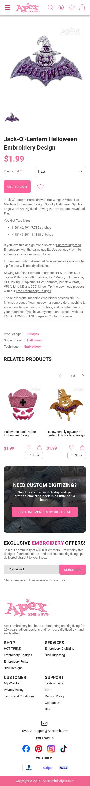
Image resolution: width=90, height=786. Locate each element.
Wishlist (72, 7)
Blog (48, 709)
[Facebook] (26, 748)
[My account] (61, 7)
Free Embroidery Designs (33, 291)
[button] (45, 64)
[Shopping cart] (82, 7)
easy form (70, 249)
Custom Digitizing (68, 245)
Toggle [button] (8, 7)
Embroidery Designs (18, 655)
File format (11, 171)
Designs (33, 334)
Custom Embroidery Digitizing (45, 512)
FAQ (7, 316)
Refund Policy (54, 696)
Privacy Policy (14, 690)
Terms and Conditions (19, 696)
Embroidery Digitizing (59, 648)
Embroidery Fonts (16, 661)
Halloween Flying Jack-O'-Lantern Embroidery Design (66, 433)
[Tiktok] (64, 748)
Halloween (34, 340)
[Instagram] (51, 748)
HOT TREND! (13, 648)
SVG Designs (13, 668)
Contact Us (56, 316)
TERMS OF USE (24, 316)
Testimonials (54, 683)
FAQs (48, 690)
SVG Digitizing (55, 655)
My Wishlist (12, 683)
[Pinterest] (38, 748)
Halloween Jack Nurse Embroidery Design (20, 433)
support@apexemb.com (51, 731)
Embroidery (32, 346)
